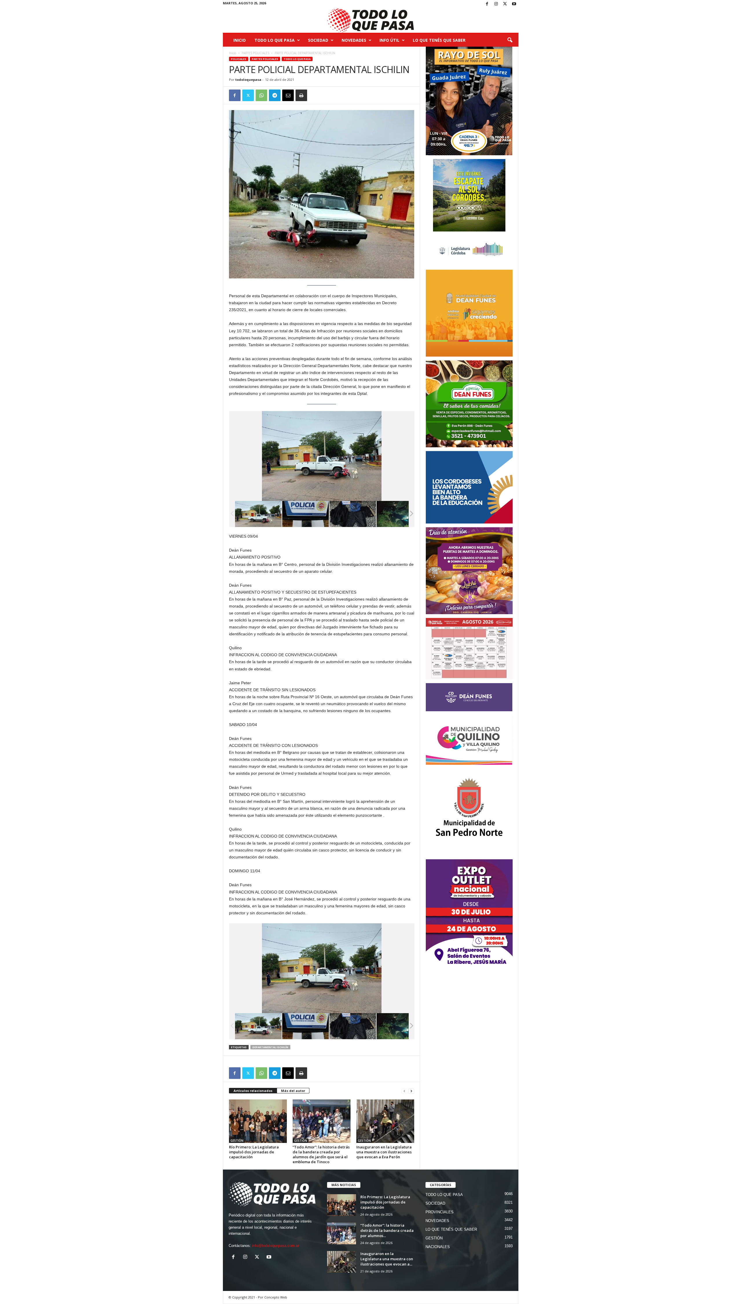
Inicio (239, 40)
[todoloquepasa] (370, 20)
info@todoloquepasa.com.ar (275, 1245)
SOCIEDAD (318, 40)
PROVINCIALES (439, 1212)
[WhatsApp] (261, 95)
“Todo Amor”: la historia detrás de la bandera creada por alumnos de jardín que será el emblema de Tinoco (321, 1154)
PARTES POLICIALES (255, 53)
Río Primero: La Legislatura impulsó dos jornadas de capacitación (254, 1151)
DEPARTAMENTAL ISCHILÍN (270, 1047)
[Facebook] (487, 4)
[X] (505, 4)
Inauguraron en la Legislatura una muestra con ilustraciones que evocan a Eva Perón (384, 1151)
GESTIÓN (236, 1141)
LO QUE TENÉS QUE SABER (439, 40)
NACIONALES (437, 1247)
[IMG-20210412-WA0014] (305, 514)
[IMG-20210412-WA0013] (352, 514)
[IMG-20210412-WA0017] (399, 514)
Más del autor (293, 1090)
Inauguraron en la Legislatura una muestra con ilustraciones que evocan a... (386, 1259)
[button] (509, 40)
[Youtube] (514, 4)
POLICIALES (238, 59)
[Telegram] (274, 95)
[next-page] (411, 1091)
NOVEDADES (354, 40)
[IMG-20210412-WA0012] (258, 514)
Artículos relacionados (253, 1090)
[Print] (301, 95)
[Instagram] (496, 4)
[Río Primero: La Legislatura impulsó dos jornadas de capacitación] (258, 1121)
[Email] (288, 95)
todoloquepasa (248, 79)
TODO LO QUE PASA (274, 40)
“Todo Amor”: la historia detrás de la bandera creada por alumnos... (387, 1230)
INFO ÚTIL (389, 40)
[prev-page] (404, 1091)
